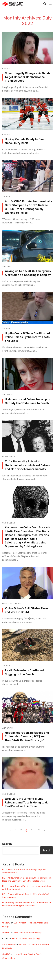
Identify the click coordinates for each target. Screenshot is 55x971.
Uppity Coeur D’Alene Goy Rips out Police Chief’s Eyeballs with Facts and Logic (27, 337)
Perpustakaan (9, 944)
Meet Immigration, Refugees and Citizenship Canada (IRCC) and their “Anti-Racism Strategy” (27, 736)
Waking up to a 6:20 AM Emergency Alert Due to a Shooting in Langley (28, 272)
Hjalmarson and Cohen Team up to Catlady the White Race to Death (28, 401)
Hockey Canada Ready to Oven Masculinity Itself (25, 141)
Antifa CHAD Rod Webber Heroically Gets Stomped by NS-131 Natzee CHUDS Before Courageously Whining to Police (28, 207)
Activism (6, 197)
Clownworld (8, 457)
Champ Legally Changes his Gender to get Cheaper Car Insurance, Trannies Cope (28, 77)
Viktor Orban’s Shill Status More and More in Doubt (26, 610)
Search (7, 843)
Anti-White (7, 395)
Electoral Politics (11, 604)
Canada (6, 68)
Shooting (6, 266)
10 (39, 830)
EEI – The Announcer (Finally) (28, 932)
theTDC (6, 922)
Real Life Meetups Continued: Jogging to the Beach (24, 672)
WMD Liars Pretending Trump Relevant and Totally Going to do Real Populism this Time (26, 802)
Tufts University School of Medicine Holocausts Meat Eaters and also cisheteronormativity (27, 465)
